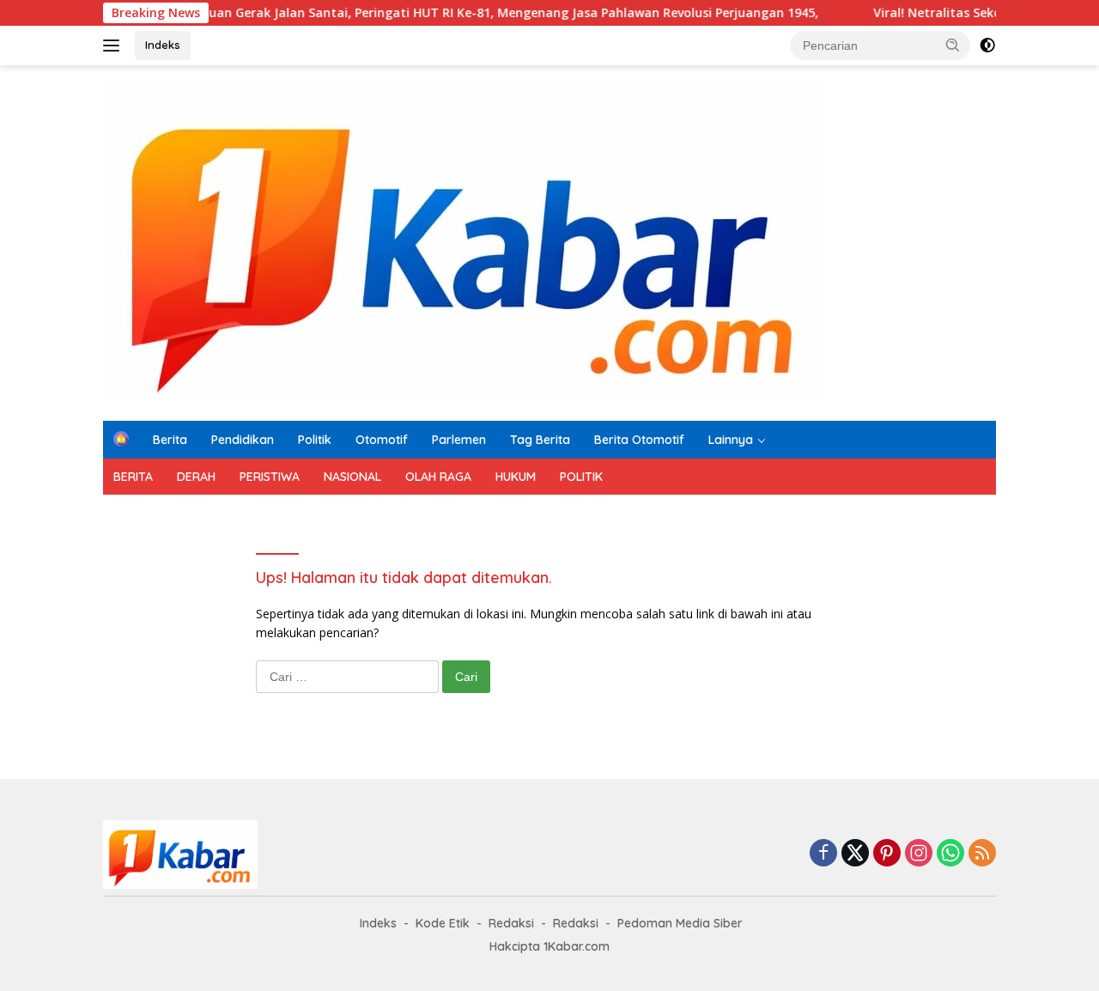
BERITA (133, 476)
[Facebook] (823, 854)
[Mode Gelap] (987, 45)
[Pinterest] (887, 854)
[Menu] (114, 45)
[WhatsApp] (950, 854)
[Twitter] (855, 854)
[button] (953, 44)
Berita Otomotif (639, 439)
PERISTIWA (270, 476)
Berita (170, 439)
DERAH (196, 476)
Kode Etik (443, 923)
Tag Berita (540, 439)
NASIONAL (352, 476)
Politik (314, 439)
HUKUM (515, 476)
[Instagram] (918, 854)
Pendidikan (242, 439)
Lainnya (730, 439)
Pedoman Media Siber (680, 923)
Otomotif (381, 439)
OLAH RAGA (438, 476)
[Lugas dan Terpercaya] (466, 242)
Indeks (162, 45)
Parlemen (459, 439)
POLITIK (581, 476)
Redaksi (511, 923)
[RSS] (982, 854)
